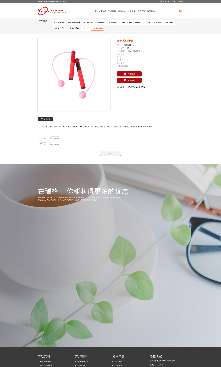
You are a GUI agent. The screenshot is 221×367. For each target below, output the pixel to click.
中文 (173, 1)
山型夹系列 (113, 22)
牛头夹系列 (101, 22)
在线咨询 (131, 74)
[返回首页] (54, 6)
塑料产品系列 (126, 22)
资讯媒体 (122, 11)
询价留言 (141, 11)
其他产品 (85, 28)
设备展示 (131, 11)
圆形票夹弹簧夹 (74, 22)
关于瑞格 (102, 11)
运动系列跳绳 (97, 28)
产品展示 (112, 11)
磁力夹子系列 (89, 22)
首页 (95, 11)
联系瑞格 (151, 11)
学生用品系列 (73, 28)
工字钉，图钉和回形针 (154, 22)
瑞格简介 (118, 361)
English (180, 1)
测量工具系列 (59, 28)
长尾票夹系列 (59, 22)
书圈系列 (138, 22)
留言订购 (131, 80)
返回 (110, 153)
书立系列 (170, 22)
